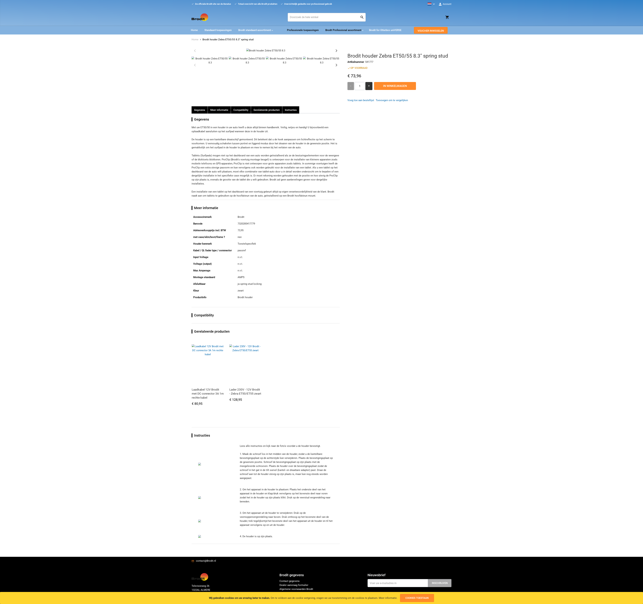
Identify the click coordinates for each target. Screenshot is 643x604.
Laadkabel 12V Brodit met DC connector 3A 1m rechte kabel (208, 393)
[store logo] (200, 17)
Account (446, 4)
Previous (195, 50)
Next (336, 50)
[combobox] (327, 17)
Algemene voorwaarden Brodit (296, 589)
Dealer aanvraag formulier (293, 585)
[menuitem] (194, 30)
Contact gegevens (289, 581)
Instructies (291, 109)
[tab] (321, 576)
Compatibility (240, 109)
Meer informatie (388, 597)
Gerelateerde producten (267, 109)
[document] (321, 598)
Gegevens (199, 109)
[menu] (321, 30)
